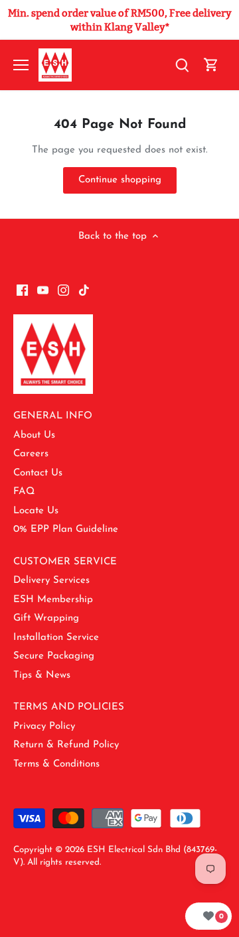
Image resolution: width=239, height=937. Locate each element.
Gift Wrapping (46, 618)
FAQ (24, 492)
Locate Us (35, 511)
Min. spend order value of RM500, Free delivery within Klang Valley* (120, 20)
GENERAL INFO (52, 416)
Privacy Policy (44, 726)
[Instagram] (63, 290)
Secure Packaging (53, 656)
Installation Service (56, 638)
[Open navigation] (21, 65)
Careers (30, 454)
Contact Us (37, 473)
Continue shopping (119, 180)
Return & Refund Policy (66, 745)
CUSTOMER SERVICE (65, 562)
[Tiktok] (84, 290)
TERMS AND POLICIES (68, 707)
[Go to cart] (211, 65)
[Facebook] (22, 290)
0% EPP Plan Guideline (65, 529)
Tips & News (41, 675)
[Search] (182, 65)
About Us (34, 435)
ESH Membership (53, 600)
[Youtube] (42, 290)
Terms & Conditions (56, 764)
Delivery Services (51, 581)
